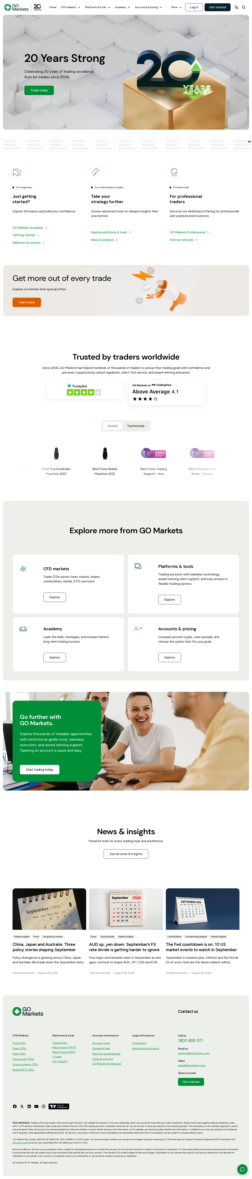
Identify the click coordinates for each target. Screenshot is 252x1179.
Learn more (27, 302)
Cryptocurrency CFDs (25, 1064)
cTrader (57, 1056)
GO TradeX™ (60, 1061)
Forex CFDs (19, 1043)
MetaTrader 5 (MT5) (64, 1052)
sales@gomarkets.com (192, 1065)
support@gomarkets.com (194, 1053)
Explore (54, 597)
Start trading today (39, 769)
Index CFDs (19, 1053)
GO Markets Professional (106, 1063)
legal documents (21, 1142)
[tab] (112, 426)
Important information (145, 1048)
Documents (139, 1043)
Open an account (102, 1059)
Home (52, 7)
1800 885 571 (190, 1040)
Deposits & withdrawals (106, 1053)
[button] (71, 7)
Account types (101, 1043)
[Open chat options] (242, 1169)
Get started (217, 7)
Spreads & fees (101, 1048)
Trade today (39, 90)
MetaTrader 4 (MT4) (64, 1047)
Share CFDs (19, 1048)
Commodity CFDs (23, 1059)
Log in (194, 7)
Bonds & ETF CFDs (23, 1069)
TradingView (59, 1043)
